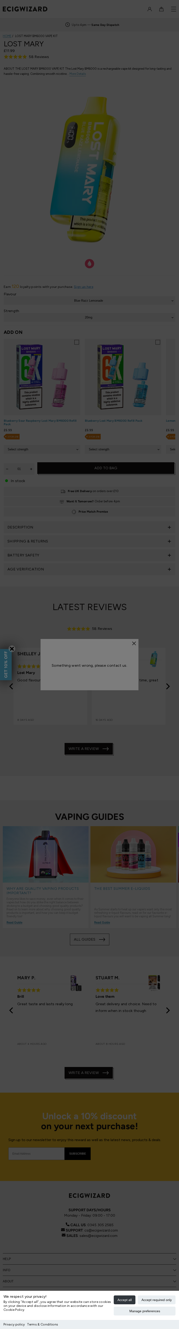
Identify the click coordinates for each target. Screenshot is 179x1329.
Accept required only (156, 1300)
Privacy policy (14, 1324)
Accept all (124, 1300)
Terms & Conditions (42, 1324)
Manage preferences (144, 1311)
